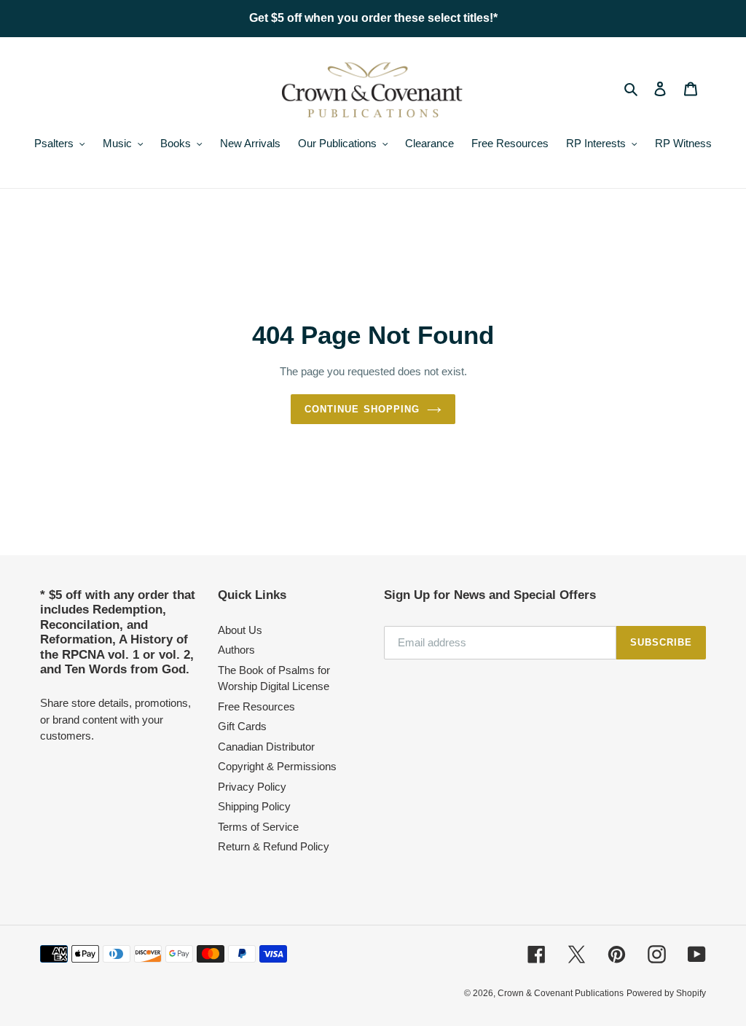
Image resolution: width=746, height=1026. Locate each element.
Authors (236, 649)
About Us (240, 630)
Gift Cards (242, 726)
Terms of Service (258, 827)
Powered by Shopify (666, 993)
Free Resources (256, 706)
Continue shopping (362, 409)
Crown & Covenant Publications (561, 993)
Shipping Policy (254, 806)
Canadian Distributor (266, 746)
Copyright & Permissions (277, 766)
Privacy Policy (252, 786)
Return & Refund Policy (273, 846)
